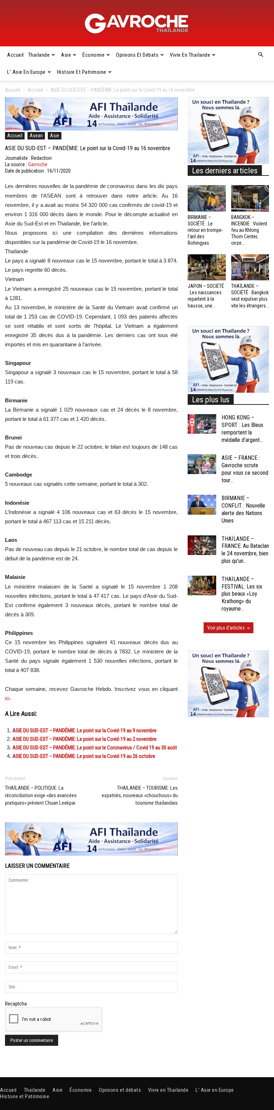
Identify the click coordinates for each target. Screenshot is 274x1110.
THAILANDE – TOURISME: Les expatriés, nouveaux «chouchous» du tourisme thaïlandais (140, 795)
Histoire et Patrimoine (81, 72)
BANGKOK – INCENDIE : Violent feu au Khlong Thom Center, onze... (249, 230)
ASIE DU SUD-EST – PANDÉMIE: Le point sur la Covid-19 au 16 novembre (87, 148)
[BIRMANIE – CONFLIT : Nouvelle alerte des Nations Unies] (202, 504)
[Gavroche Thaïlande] (137, 23)
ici (7, 698)
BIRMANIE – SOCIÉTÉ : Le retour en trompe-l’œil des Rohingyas (205, 230)
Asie (66, 55)
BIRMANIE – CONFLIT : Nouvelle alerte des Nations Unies (243, 509)
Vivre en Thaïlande (190, 55)
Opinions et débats (137, 55)
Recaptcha (16, 1004)
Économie (93, 55)
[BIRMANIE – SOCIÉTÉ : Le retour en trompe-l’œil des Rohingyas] (207, 198)
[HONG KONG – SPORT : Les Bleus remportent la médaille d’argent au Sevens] (202, 424)
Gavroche (37, 164)
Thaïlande (39, 55)
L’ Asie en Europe (26, 72)
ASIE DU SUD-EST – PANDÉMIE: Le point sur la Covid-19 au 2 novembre (84, 739)
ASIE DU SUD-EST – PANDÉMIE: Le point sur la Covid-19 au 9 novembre (84, 730)
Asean (36, 135)
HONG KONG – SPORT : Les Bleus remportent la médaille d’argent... (242, 428)
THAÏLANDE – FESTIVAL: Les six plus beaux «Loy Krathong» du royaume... (242, 594)
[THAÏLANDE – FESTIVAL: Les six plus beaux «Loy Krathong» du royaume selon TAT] (202, 585)
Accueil (15, 55)
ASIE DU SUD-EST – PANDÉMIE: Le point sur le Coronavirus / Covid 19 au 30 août (94, 747)
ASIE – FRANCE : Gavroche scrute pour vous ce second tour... (245, 468)
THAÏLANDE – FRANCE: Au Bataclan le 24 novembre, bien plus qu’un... (245, 549)
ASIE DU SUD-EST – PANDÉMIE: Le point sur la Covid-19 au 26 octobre (83, 756)
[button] (260, 55)
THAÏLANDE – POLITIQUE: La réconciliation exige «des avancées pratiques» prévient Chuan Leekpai (41, 795)
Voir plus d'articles (226, 628)
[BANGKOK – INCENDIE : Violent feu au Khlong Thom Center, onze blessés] (250, 198)
